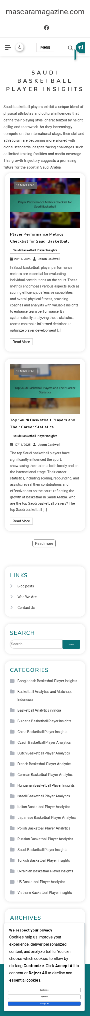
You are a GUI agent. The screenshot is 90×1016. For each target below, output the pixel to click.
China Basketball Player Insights (43, 732)
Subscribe (79, 51)
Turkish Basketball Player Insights (44, 860)
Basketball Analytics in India (39, 710)
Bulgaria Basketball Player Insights (45, 721)
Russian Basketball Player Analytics (45, 839)
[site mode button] (20, 47)
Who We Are (27, 597)
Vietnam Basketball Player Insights (45, 893)
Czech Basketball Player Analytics (44, 742)
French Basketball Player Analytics (45, 764)
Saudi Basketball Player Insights (35, 250)
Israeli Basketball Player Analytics (44, 796)
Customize (44, 990)
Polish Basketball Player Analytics (44, 828)
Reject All (44, 997)
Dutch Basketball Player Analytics (44, 753)
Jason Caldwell (49, 259)
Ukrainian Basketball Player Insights (45, 871)
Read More (21, 342)
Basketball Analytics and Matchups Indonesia (45, 696)
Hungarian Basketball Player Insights (46, 785)
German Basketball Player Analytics (46, 775)
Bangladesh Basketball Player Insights (47, 681)
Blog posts (26, 586)
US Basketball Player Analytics (41, 882)
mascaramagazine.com (45, 11)
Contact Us (26, 608)
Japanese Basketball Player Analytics (47, 818)
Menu (45, 47)
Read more (44, 543)
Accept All (44, 1004)
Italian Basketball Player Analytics (44, 807)
